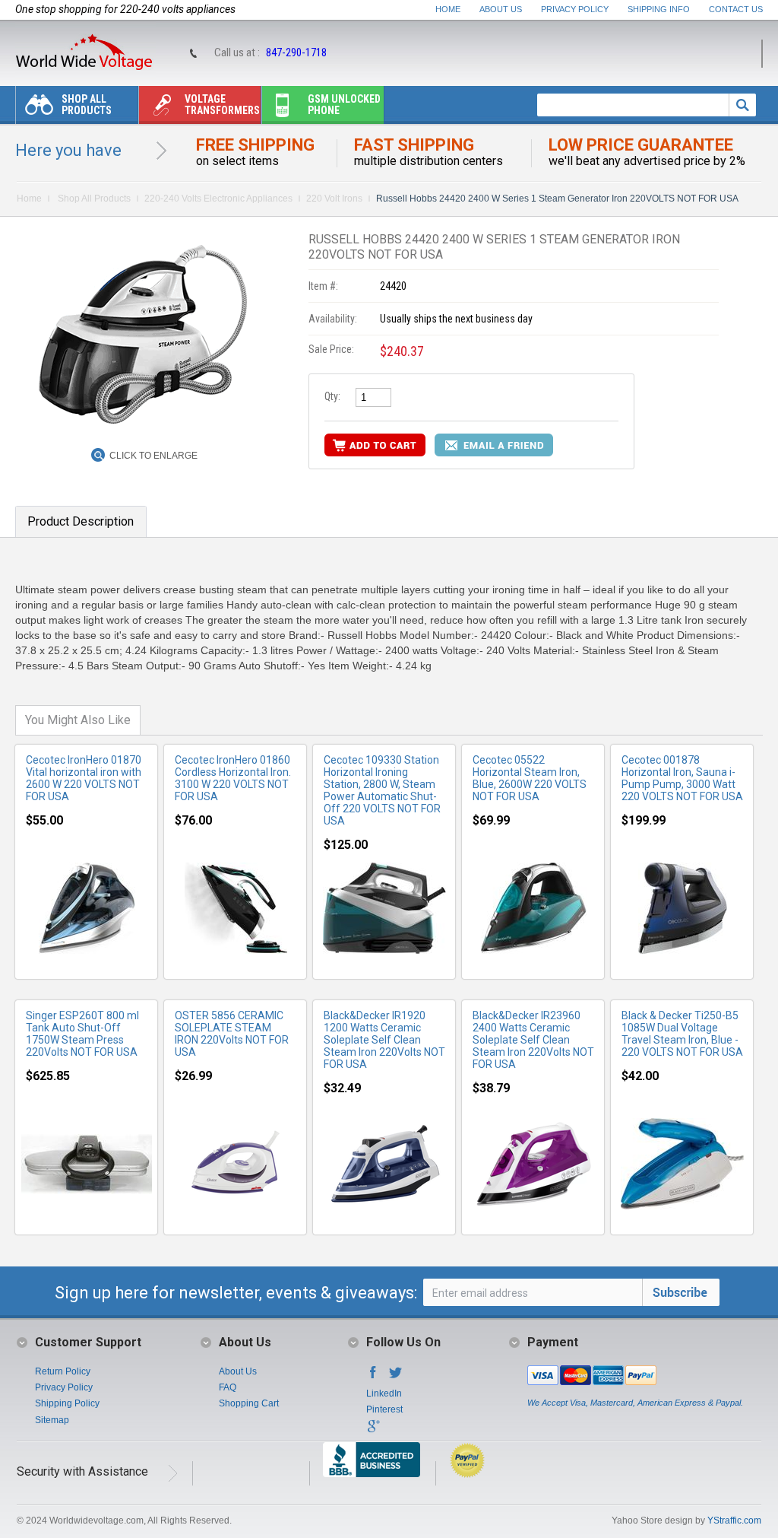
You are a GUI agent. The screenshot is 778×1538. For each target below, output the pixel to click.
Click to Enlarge (153, 455)
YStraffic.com (734, 1520)
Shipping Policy (67, 1403)
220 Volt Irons (334, 198)
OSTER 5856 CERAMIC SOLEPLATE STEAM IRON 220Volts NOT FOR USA (232, 1033)
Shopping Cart (249, 1403)
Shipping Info (659, 9)
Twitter (396, 1377)
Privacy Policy (575, 9)
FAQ (227, 1387)
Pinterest (384, 1409)
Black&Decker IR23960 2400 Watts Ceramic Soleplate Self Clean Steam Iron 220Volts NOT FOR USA (533, 1039)
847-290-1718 (296, 52)
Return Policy (62, 1371)
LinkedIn (384, 1393)
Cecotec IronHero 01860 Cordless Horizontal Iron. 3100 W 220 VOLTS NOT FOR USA (233, 778)
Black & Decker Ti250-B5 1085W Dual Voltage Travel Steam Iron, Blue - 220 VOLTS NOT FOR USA (682, 1033)
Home (447, 9)
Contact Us (736, 9)
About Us (500, 9)
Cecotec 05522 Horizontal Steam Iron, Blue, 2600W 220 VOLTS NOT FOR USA (530, 778)
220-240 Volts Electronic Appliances (218, 198)
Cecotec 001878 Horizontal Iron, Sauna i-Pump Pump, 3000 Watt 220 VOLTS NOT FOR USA (682, 778)
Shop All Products (87, 104)
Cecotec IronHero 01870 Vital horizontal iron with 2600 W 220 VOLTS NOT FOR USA (83, 778)
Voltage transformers (222, 104)
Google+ (373, 1431)
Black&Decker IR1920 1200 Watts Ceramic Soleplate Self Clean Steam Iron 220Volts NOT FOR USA (384, 1039)
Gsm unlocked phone (344, 104)
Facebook (373, 1377)
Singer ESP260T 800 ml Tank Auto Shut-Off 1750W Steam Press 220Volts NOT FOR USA (82, 1033)
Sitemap (52, 1420)
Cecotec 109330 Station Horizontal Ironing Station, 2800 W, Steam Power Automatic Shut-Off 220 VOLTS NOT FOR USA (382, 790)
